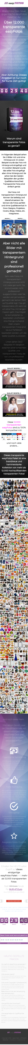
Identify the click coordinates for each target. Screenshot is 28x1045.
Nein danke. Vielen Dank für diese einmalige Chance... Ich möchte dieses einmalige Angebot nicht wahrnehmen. (14, 909)
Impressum (12, 1040)
